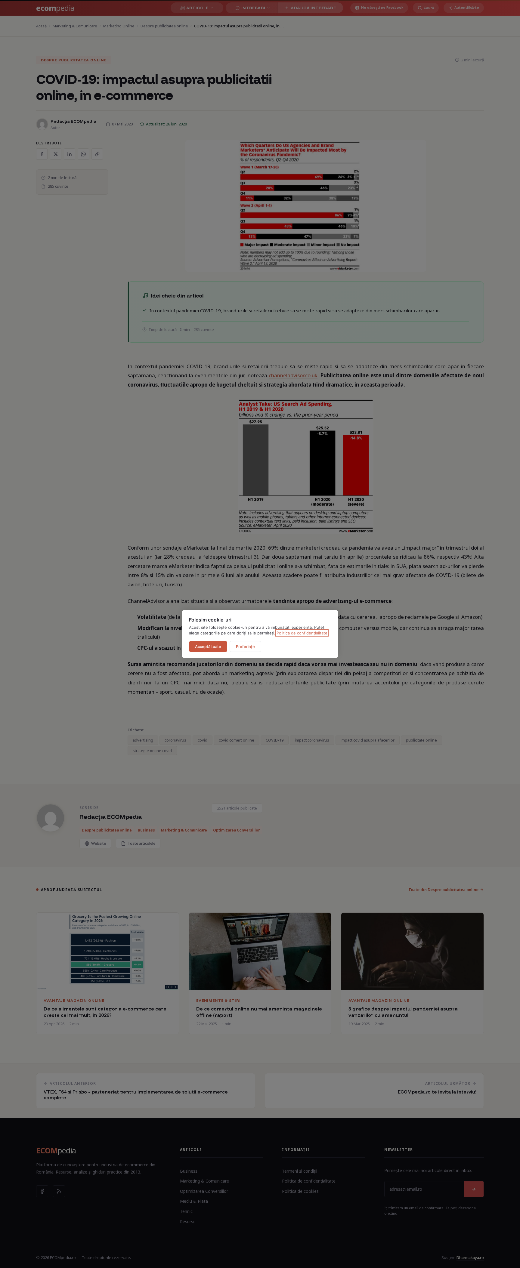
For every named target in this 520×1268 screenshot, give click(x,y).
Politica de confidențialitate (302, 633)
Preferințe (245, 646)
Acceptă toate (208, 646)
